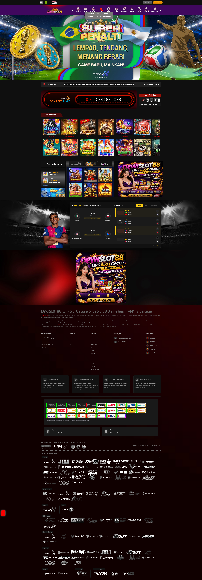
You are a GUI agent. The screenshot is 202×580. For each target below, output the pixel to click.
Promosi (72, 337)
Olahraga (116, 12)
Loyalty (72, 340)
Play (66, 100)
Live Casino (93, 12)
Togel (108, 12)
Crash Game (124, 12)
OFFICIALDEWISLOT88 (124, 337)
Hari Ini (139, 204)
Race (101, 12)
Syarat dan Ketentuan (47, 343)
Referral (72, 343)
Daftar (158, 2)
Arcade (132, 12)
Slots (85, 12)
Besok (146, 204)
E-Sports (146, 12)
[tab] (76, 163)
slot (118, 319)
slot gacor (53, 319)
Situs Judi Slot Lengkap (47, 337)
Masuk (147, 2)
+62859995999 (123, 341)
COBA (76, 172)
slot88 (58, 324)
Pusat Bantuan (45, 346)
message (152, 348)
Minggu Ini (154, 204)
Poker (139, 12)
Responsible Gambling (47, 340)
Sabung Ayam (154, 12)
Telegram (152, 341)
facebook (152, 352)
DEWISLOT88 (44, 314)
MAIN (52, 126)
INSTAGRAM (153, 345)
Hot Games (78, 12)
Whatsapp (152, 337)
